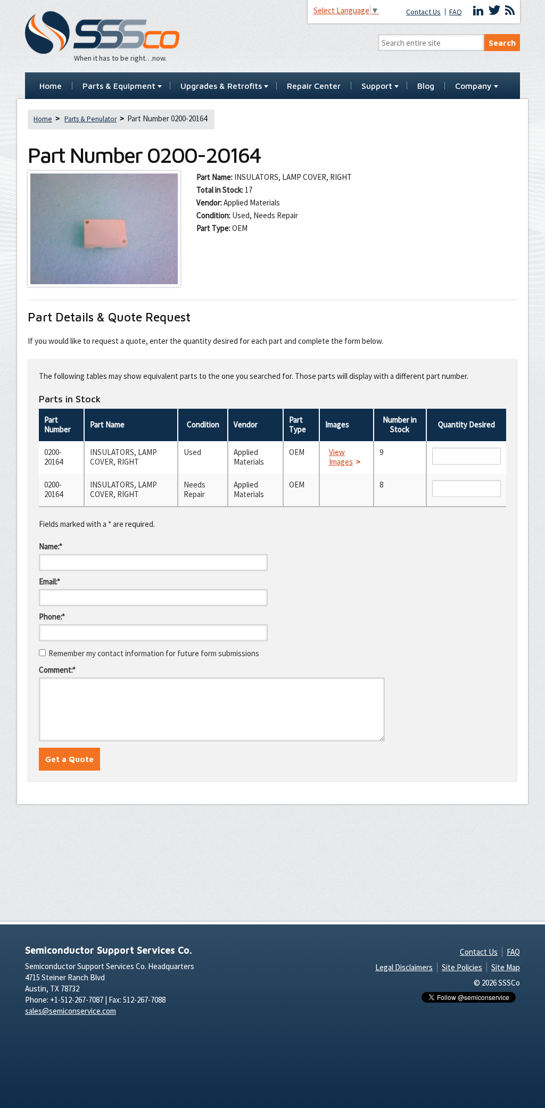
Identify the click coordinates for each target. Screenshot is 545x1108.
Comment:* (57, 670)
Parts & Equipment (118, 86)
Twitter (494, 10)
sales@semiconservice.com (70, 1011)
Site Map (505, 967)
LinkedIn (478, 10)
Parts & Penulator (90, 118)
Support (376, 86)
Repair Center (314, 86)
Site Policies (462, 967)
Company (473, 86)
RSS (510, 10)
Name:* (50, 546)
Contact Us (423, 12)
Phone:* (52, 617)
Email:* (49, 581)
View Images (341, 457)
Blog (425, 86)
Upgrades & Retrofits (221, 86)
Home (50, 86)
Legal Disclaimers (404, 967)
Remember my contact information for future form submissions (153, 653)
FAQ (455, 12)
